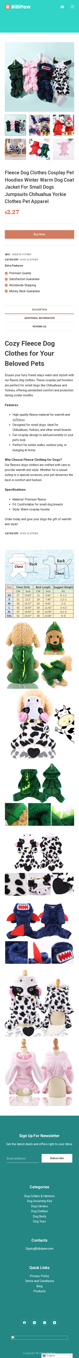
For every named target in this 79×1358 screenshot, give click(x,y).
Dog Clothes (29, 259)
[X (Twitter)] (34, 1322)
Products (39, 1291)
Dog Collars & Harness (39, 1196)
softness (18, 419)
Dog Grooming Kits (39, 1201)
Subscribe (57, 1158)
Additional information (39, 318)
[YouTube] (54, 1322)
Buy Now (39, 234)
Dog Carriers (39, 1206)
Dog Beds (39, 1216)
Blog (39, 1286)
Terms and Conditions (39, 1281)
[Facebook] (24, 1322)
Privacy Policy (39, 1276)
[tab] (39, 309)
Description (39, 309)
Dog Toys (39, 1221)
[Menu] (72, 6)
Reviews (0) (39, 326)
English (50, 1355)
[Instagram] (44, 1322)
